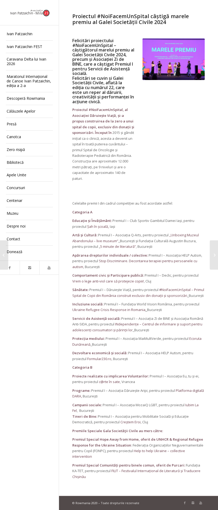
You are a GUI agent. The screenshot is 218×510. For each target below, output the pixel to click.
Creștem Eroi (130, 422)
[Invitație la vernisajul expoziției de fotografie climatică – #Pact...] (214, 255)
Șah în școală (97, 226)
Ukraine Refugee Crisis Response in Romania (108, 309)
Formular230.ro (99, 358)
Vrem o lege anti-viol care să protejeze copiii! (108, 281)
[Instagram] (29, 267)
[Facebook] (10, 267)
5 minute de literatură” (118, 246)
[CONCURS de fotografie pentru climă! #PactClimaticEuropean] (4, 255)
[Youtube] (49, 267)
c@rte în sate (109, 381)
